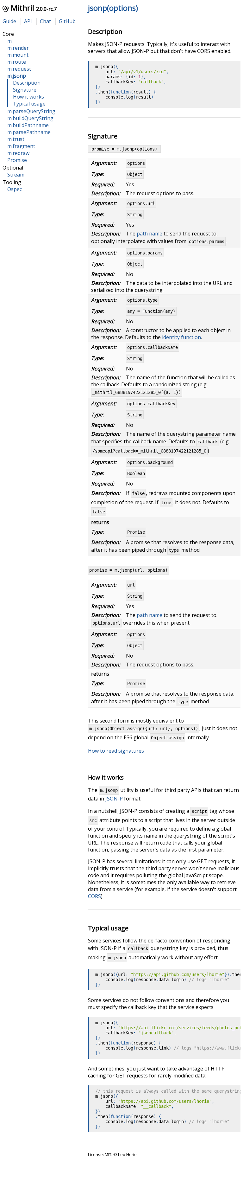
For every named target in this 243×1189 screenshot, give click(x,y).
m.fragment (21, 146)
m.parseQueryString (31, 111)
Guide (9, 21)
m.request (19, 68)
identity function (181, 337)
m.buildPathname (28, 125)
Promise (17, 160)
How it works (28, 96)
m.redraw (18, 153)
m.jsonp (16, 75)
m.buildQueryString (30, 118)
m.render (18, 47)
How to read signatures (116, 750)
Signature (24, 89)
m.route (16, 61)
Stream (15, 174)
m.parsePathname (29, 132)
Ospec (14, 189)
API (28, 21)
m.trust (15, 139)
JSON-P (114, 798)
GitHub (67, 21)
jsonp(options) (113, 8)
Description (26, 82)
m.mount (17, 54)
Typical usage (29, 103)
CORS (94, 896)
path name (149, 233)
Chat (45, 21)
